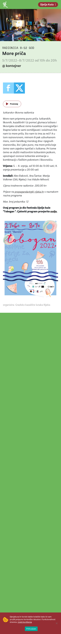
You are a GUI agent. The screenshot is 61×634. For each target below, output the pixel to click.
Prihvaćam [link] (31, 629)
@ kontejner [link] (11, 66)
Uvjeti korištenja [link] (25, 622)
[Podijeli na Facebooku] (8, 88)
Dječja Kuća (47, 4)
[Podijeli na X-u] (19, 88)
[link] (5, 4)
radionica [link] (10, 48)
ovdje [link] (53, 211)
